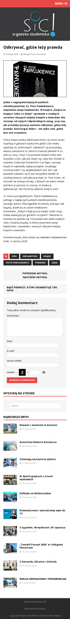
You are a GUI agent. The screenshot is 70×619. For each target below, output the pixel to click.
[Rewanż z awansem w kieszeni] (10, 431)
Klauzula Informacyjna (35, 608)
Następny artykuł (35, 277)
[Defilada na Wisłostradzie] (10, 500)
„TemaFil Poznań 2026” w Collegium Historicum (41, 546)
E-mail (10, 351)
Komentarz (13, 315)
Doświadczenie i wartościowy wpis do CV (42, 512)
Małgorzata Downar (34, 54)
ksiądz (47, 256)
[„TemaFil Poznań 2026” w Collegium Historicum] (10, 551)
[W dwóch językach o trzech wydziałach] (10, 483)
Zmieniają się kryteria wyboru (38, 459)
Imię (9, 341)
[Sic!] (35, 24)
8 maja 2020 (12, 54)
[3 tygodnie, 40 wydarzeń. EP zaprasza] (10, 534)
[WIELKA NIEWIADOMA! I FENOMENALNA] (10, 585)
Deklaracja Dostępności (35, 601)
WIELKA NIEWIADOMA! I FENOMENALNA (43, 578)
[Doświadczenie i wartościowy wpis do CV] (10, 517)
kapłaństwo (30, 256)
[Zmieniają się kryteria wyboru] (10, 466)
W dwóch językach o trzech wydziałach (36, 478)
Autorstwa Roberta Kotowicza (38, 442)
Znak (54, 262)
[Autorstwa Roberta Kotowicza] (10, 448)
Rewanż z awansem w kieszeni (38, 425)
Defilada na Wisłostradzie (35, 493)
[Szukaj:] (35, 406)
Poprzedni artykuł (35, 273)
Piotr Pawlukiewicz (17, 262)
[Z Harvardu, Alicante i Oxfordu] (10, 568)
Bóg (14, 256)
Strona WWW (14, 360)
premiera (40, 262)
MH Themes (55, 615)
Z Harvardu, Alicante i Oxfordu (38, 561)
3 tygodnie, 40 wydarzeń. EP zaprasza (42, 527)
